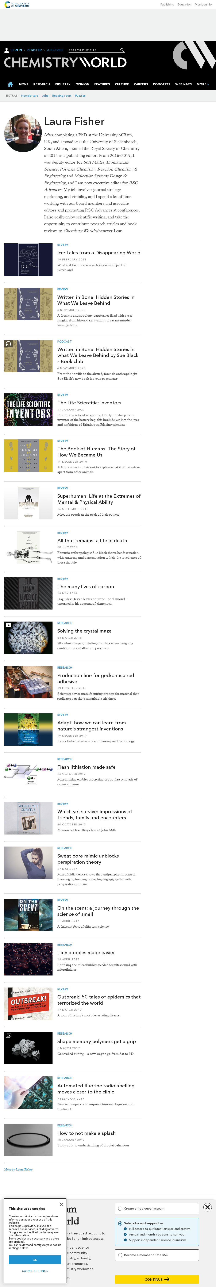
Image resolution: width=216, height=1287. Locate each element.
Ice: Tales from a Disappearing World (98, 253)
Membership (203, 4)
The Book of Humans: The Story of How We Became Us (96, 452)
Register (34, 50)
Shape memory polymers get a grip (96, 1041)
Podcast (64, 341)
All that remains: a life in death (92, 540)
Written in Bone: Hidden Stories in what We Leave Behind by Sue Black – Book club (97, 355)
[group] (201, 84)
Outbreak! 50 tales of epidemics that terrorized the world (99, 1000)
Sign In (16, 50)
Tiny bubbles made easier (86, 952)
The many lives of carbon (85, 586)
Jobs (45, 96)
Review (62, 245)
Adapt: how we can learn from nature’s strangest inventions (91, 726)
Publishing (167, 4)
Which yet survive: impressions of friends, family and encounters (94, 815)
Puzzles (80, 96)
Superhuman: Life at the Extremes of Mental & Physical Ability (99, 499)
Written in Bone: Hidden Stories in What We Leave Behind (96, 300)
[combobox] (95, 50)
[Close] (61, 1204)
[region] (35, 1241)
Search (122, 50)
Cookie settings (35, 1270)
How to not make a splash (86, 1133)
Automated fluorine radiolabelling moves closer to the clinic (96, 1089)
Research (64, 623)
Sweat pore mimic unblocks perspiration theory (88, 859)
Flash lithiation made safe (86, 767)
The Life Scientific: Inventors (89, 403)
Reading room (62, 96)
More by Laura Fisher (18, 1169)
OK (35, 1259)
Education (185, 4)
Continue (154, 1280)
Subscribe (54, 50)
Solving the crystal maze (84, 631)
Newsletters (29, 96)
